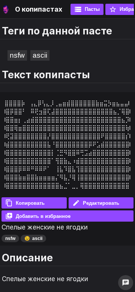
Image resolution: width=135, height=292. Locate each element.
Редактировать (95, 203)
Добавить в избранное (37, 216)
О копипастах (38, 9)
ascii (40, 55)
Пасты (87, 9)
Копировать (25, 203)
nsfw (17, 55)
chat (125, 282)
